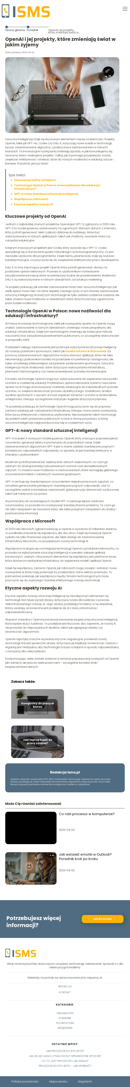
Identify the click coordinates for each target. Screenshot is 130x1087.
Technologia (65, 1023)
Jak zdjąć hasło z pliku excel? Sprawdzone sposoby (65, 1056)
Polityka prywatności (24, 1081)
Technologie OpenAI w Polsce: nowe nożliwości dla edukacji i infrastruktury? (57, 187)
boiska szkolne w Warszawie (86, 351)
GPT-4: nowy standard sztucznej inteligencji (46, 194)
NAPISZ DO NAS (103, 919)
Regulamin (85, 1081)
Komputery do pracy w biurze (37, 705)
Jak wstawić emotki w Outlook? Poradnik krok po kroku (85, 856)
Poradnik (32, 30)
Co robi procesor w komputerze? (87, 814)
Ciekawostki (65, 1013)
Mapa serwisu (58, 1081)
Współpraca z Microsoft (31, 199)
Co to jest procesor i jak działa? (65, 1061)
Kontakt (65, 992)
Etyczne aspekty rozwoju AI (33, 204)
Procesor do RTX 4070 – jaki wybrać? (65, 1066)
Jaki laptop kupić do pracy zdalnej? (37, 741)
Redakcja (65, 986)
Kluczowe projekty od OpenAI (35, 180)
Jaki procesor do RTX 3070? (65, 1051)
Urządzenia (64, 1028)
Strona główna (15, 30)
